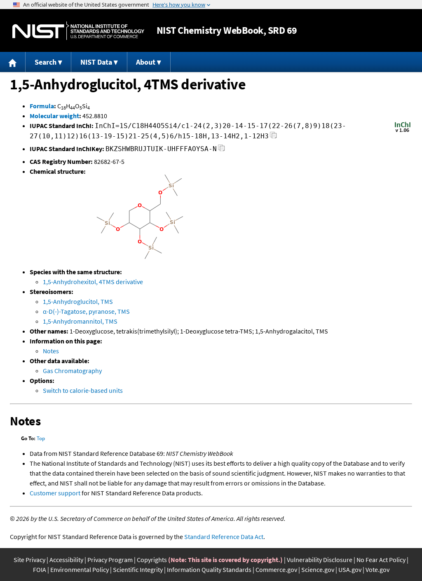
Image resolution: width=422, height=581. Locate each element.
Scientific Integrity (138, 569)
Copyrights (152, 559)
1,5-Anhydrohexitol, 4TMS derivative (93, 282)
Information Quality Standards (209, 569)
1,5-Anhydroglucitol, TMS (78, 301)
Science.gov (317, 569)
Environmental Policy (79, 569)
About (145, 62)
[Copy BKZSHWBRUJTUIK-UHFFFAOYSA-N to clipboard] (221, 150)
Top (41, 438)
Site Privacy (29, 559)
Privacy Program (110, 559)
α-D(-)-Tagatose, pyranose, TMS (86, 311)
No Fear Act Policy (381, 559)
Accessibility (66, 559)
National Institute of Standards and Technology (78, 30)
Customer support (55, 493)
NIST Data (96, 62)
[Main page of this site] (13, 62)
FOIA (39, 569)
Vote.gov (377, 569)
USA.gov (349, 569)
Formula (42, 106)
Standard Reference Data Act (223, 536)
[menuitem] (13, 62)
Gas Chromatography (72, 370)
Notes (51, 351)
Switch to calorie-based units (83, 390)
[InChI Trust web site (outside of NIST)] (402, 131)
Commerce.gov (276, 569)
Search (45, 62)
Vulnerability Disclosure (319, 559)
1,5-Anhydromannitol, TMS (80, 321)
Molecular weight (54, 116)
